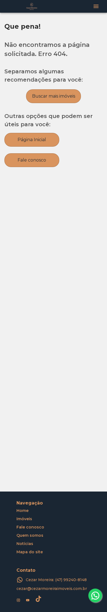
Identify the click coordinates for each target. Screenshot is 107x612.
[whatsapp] (95, 595)
